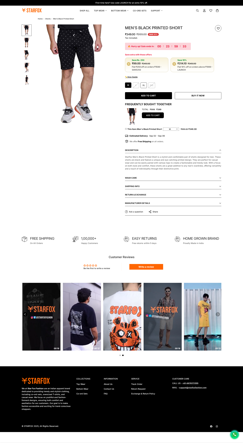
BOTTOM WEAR (118, 10)
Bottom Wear (82, 389)
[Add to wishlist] (218, 28)
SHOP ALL (84, 10)
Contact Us (109, 389)
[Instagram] (217, 426)
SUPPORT (155, 10)
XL (143, 85)
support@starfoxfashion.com (192, 387)
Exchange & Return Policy (143, 393)
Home (40, 19)
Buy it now (198, 95)
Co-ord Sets (82, 393)
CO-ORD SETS (139, 10)
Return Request (138, 389)
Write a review (146, 266)
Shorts (47, 19)
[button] (217, 10)
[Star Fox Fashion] (32, 10)
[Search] (197, 10)
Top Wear (80, 384)
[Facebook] (211, 426)
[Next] (218, 314)
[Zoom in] (112, 30)
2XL (152, 85)
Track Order (136, 384)
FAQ (106, 393)
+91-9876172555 (190, 383)
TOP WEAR (99, 10)
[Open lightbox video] (56, 317)
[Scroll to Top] (237, 427)
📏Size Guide (131, 77)
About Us (108, 384)
